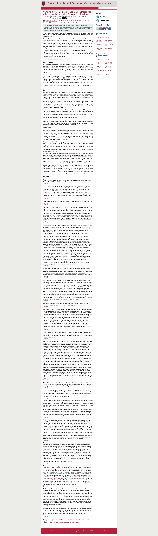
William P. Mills (108, 63)
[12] (50, 121)
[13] (57, 139)
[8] (89, 95)
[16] (56, 151)
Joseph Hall (107, 61)
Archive (55, 8)
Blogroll (74, 8)
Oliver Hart (98, 47)
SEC (83, 20)
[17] (68, 155)
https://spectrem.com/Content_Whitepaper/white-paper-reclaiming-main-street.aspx (64, 478)
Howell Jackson (99, 48)
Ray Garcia (107, 59)
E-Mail (59, 18)
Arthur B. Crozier (100, 70)
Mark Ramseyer (108, 40)
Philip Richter (108, 67)
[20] (84, 173)
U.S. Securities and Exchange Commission (69, 23)
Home (45, 8)
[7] (48, 87)
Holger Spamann (109, 44)
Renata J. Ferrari (100, 71)
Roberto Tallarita (108, 48)
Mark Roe (107, 41)
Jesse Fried (98, 45)
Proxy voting (78, 20)
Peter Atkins (99, 59)
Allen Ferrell (99, 44)
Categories (61, 8)
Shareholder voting (52, 21)
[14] (48, 143)
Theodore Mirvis (108, 66)
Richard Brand (99, 65)
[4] (81, 79)
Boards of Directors (50, 20)
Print (55, 18)
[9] (49, 98)
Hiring (68, 8)
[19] (54, 168)
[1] (69, 67)
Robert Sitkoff (108, 43)
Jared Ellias (99, 43)
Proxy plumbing (70, 20)
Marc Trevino (108, 71)
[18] (85, 162)
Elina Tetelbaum (108, 69)
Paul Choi (98, 67)
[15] (78, 145)
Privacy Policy (79, 531)
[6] (75, 85)
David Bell (98, 61)
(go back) (45, 183)
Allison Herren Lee (53, 23)
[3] (64, 78)
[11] (76, 117)
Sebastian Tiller (108, 70)
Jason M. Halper (108, 62)
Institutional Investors (61, 20)
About (50, 8)
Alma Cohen (99, 41)
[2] (87, 69)
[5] (79, 84)
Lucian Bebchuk (100, 37)
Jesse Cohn (99, 69)
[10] (65, 107)
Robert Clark (99, 39)
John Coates (99, 40)
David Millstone (108, 65)
